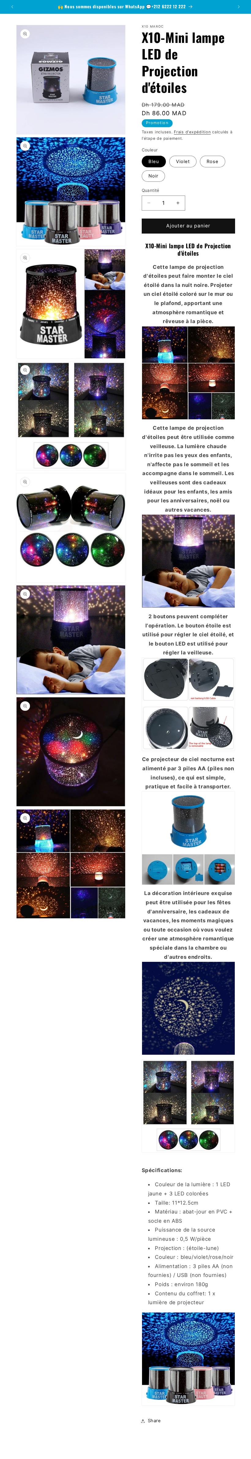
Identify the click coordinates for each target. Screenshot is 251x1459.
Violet (183, 161)
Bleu (153, 161)
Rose (213, 161)
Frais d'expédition (192, 132)
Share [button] (154, 1420)
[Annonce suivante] (238, 6)
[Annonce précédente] (12, 6)
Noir (153, 176)
